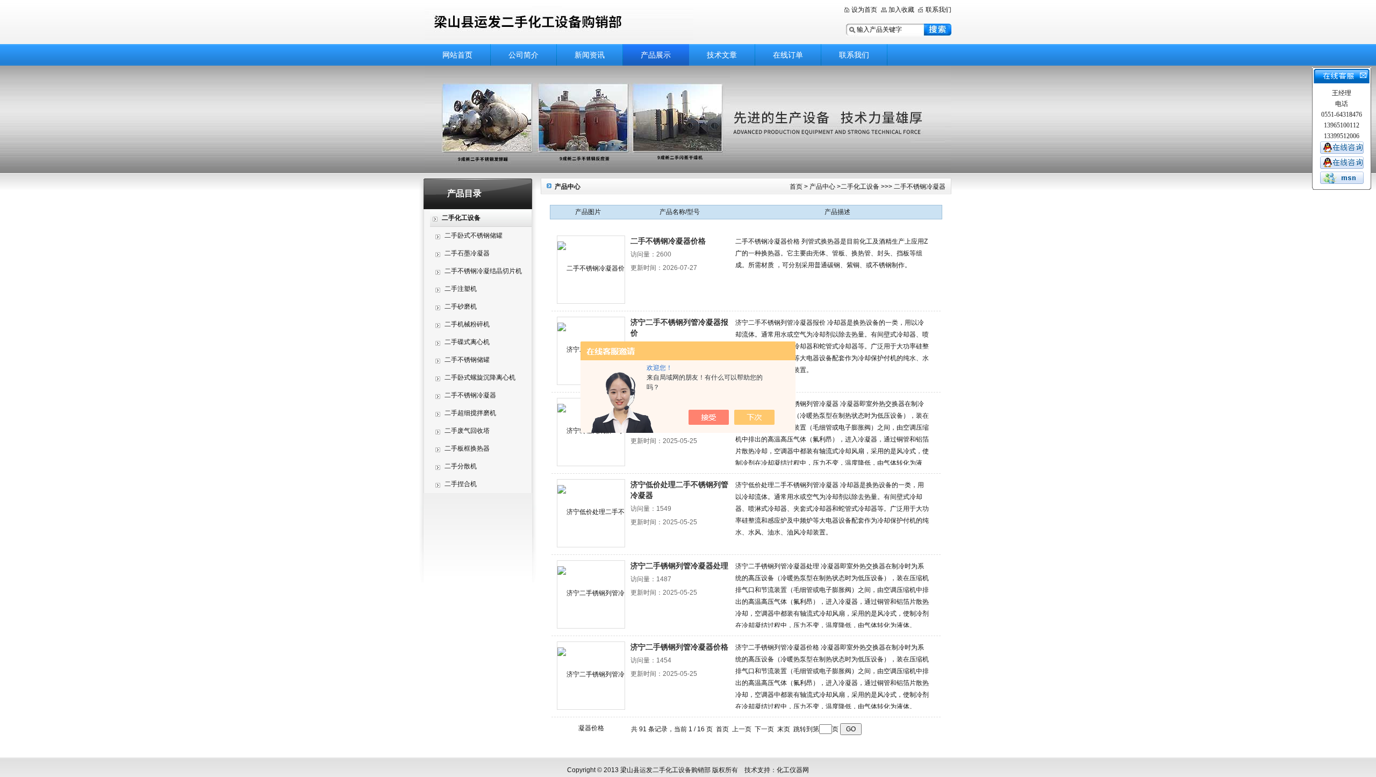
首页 (796, 186)
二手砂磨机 (461, 306)
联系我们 (938, 9)
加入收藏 (901, 9)
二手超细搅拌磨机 (470, 413)
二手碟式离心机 (467, 342)
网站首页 (457, 55)
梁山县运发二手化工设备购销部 (559, 23)
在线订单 (788, 55)
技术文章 (722, 55)
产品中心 (822, 186)
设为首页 (864, 9)
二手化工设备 (860, 186)
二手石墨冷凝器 (467, 253)
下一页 (764, 729)
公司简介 (523, 55)
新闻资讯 (590, 55)
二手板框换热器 (467, 448)
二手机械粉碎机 (467, 324)
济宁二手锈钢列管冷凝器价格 (679, 647)
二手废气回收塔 (467, 430)
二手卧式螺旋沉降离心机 (480, 377)
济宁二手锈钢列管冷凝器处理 (679, 565)
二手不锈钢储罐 (467, 359)
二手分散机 (461, 466)
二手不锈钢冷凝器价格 (668, 241)
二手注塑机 (461, 289)
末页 (783, 729)
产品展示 (656, 55)
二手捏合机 (461, 484)
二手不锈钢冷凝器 (470, 395)
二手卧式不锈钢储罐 (474, 235)
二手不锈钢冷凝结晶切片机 (483, 271)
